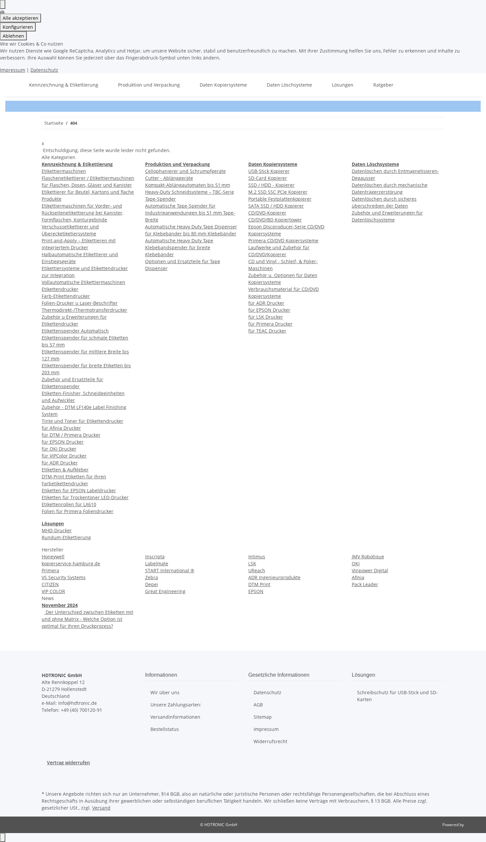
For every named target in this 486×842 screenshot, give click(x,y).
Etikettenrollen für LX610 (69, 504)
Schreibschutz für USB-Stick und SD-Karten (397, 695)
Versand (101, 808)
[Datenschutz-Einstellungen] (2, 4)
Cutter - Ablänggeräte (169, 178)
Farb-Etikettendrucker (66, 296)
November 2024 (60, 605)
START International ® (169, 570)
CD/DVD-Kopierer (267, 213)
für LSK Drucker (265, 317)
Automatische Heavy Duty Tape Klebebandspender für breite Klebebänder (179, 247)
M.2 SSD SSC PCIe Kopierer (277, 192)
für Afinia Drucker (61, 428)
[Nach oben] (2, 837)
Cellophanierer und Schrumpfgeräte (185, 171)
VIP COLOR (53, 591)
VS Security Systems (64, 577)
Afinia (358, 577)
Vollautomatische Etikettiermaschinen (83, 282)
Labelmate (156, 563)
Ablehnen (13, 36)
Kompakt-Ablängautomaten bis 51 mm (187, 185)
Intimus (256, 556)
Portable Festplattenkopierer (279, 199)
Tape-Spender (160, 199)
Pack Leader (365, 584)
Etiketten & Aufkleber (65, 469)
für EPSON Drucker (63, 442)
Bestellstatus (164, 729)
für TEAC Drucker (267, 331)
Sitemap (263, 717)
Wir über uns (165, 692)
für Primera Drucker (270, 324)
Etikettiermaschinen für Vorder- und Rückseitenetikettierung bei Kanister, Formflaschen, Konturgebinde (82, 213)
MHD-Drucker (57, 530)
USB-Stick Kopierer (269, 171)
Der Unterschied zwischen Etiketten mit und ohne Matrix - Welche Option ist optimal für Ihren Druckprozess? (87, 619)
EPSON (255, 591)
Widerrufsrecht (270, 741)
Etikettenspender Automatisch (75, 331)
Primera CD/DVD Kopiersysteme (283, 240)
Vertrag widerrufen (68, 762)
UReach (256, 570)
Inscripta (155, 556)
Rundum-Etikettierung (66, 537)
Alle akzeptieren (20, 18)
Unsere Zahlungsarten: (175, 705)
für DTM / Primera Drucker (71, 435)
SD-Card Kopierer (267, 178)
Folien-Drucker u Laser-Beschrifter (80, 303)
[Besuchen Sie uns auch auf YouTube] (47, 781)
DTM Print (259, 584)
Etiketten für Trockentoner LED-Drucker (85, 497)
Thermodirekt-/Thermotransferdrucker (84, 310)
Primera (50, 570)
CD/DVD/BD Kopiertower (275, 220)
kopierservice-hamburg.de (71, 563)
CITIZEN (50, 584)
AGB (258, 705)
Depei (151, 584)
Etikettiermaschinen (64, 171)
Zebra (151, 577)
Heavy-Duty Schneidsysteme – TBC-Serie (189, 192)
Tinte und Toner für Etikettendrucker (82, 421)
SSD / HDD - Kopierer (271, 185)
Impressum (12, 70)
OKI (356, 563)
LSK (252, 563)
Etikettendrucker (60, 289)
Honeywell (53, 556)
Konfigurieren (18, 27)
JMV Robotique (368, 556)
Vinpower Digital (370, 570)
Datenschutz (44, 70)
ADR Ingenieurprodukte (274, 577)
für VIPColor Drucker (64, 456)
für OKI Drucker (59, 449)
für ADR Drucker (60, 463)
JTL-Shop (473, 824)
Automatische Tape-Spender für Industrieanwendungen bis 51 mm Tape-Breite (190, 213)
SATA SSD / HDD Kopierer (276, 206)
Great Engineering (165, 591)
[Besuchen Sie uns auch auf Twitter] (47, 774)
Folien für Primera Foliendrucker (77, 511)
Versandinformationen (175, 717)
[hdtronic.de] (13, 84)
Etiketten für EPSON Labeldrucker (79, 490)
